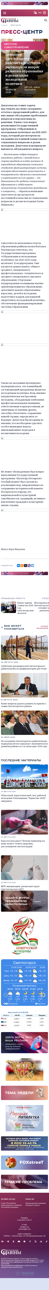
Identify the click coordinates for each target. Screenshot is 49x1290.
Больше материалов (42, 627)
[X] (25, 565)
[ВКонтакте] (18, 565)
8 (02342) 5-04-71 (24, 1220)
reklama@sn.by (25, 1229)
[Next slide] (43, 995)
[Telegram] (32, 565)
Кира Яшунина (32, 88)
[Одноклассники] (21, 565)
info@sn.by (24, 1227)
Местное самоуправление (16, 46)
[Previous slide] (6, 995)
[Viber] (29, 565)
